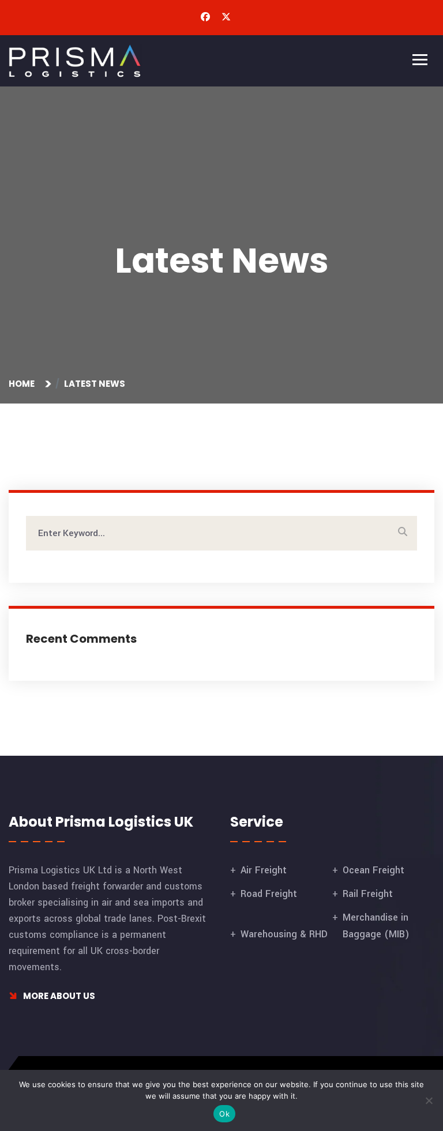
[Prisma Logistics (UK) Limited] (75, 60)
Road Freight (269, 893)
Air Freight (264, 870)
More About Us (58, 996)
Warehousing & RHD (284, 934)
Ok (224, 1113)
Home (23, 384)
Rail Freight (368, 893)
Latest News (94, 384)
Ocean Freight (373, 870)
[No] (428, 1100)
